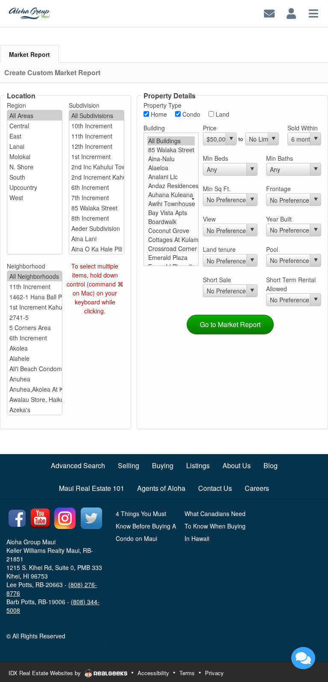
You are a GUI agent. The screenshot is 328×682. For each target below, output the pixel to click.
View (209, 219)
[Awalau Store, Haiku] (34, 399)
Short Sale (217, 279)
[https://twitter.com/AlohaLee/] (91, 517)
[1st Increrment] (96, 156)
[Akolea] (34, 348)
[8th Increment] (96, 218)
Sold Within (302, 128)
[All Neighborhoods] (34, 276)
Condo (190, 114)
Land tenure (219, 249)
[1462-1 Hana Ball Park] (34, 297)
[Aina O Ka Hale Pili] (96, 249)
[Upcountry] (34, 187)
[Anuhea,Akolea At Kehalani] (34, 389)
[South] (34, 177)
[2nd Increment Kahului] (96, 177)
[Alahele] (34, 358)
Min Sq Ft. (217, 188)
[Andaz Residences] (171, 185)
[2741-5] (34, 317)
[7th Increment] (96, 197)
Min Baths (279, 158)
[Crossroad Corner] (171, 248)
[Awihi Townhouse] (171, 203)
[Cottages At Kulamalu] (171, 239)
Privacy (214, 673)
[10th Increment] (96, 126)
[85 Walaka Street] (96, 208)
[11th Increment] (96, 136)
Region (16, 105)
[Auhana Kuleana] (171, 194)
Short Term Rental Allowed (291, 284)
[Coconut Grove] (171, 230)
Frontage (278, 188)
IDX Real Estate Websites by (45, 673)
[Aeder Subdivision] (96, 228)
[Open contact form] (269, 13)
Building (154, 128)
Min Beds (215, 158)
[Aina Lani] (96, 238)
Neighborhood (26, 266)
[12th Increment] (96, 146)
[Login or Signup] (291, 13)
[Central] (34, 126)
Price (210, 128)
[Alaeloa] (171, 167)
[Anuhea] (34, 379)
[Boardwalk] (171, 221)
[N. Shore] (34, 167)
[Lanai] (34, 146)
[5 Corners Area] (34, 327)
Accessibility (153, 673)
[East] (34, 136)
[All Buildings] (171, 140)
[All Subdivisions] (96, 115)
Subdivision (84, 105)
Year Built (279, 219)
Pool (272, 249)
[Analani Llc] (171, 176)
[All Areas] (34, 115)
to (240, 139)
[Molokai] (34, 156)
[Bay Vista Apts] (171, 212)
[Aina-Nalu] (171, 158)
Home (158, 114)
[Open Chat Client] (303, 658)
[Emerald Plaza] (171, 257)
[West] (34, 197)
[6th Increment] (96, 187)
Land (221, 114)
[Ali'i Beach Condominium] (34, 368)
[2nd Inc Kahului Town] (96, 167)
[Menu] (313, 13)
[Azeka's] (34, 409)
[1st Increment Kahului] (34, 307)
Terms (187, 673)
